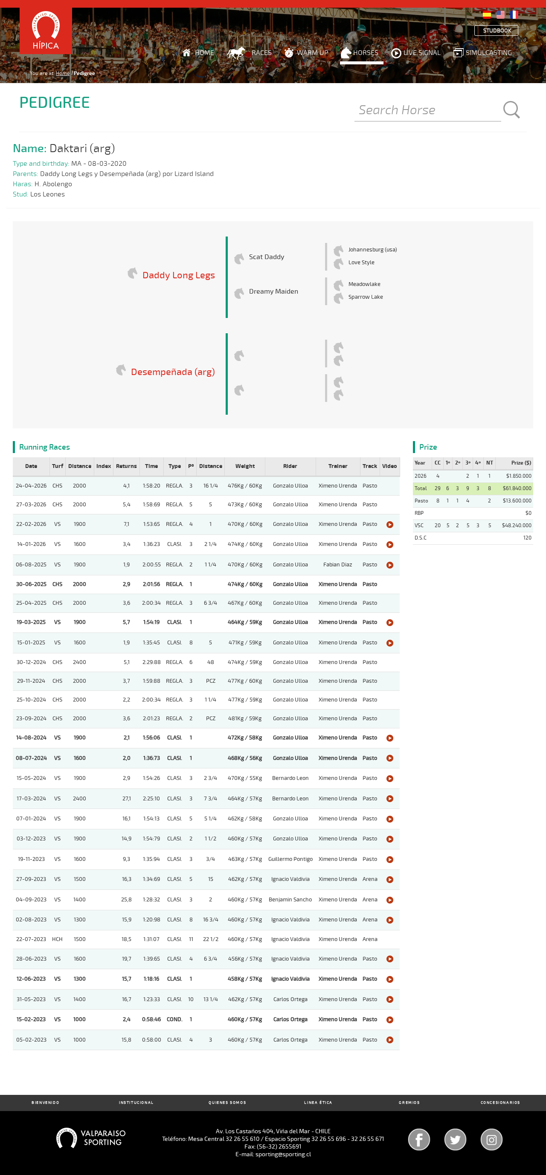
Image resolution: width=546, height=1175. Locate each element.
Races (262, 53)
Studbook (497, 31)
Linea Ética (318, 1102)
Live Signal (422, 53)
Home (204, 53)
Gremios (409, 1102)
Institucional (136, 1102)
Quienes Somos (227, 1102)
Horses (365, 53)
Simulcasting (489, 53)
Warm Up (312, 53)
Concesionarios (500, 1102)
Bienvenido (45, 1102)
